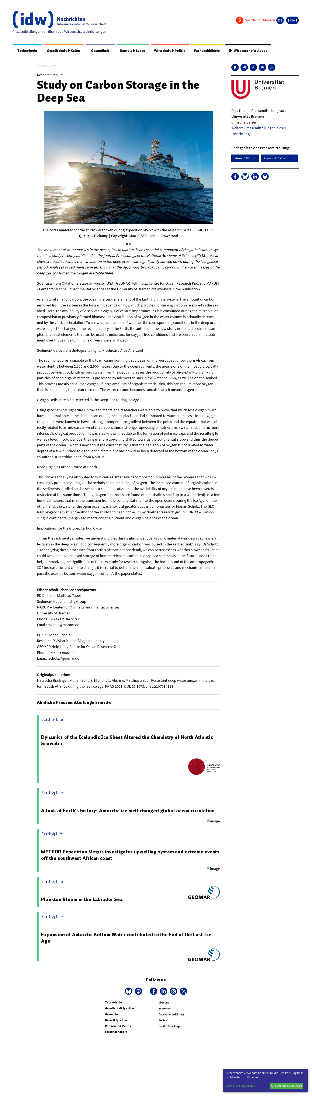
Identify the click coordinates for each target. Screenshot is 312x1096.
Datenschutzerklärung (171, 1014)
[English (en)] (280, 20)
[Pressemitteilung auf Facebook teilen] (235, 176)
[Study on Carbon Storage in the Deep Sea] (244, 67)
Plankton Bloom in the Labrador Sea (81, 899)
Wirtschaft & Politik (169, 50)
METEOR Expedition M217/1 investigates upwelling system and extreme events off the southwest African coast (130, 855)
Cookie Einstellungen (170, 1026)
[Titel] (235, 67)
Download (169, 235)
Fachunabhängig (207, 50)
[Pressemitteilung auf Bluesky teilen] (245, 176)
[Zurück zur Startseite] (59, 22)
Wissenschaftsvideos (249, 50)
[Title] (253, 67)
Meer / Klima (245, 158)
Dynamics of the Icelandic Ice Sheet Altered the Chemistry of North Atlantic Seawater (127, 740)
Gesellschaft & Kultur (63, 50)
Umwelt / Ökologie (279, 158)
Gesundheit (100, 50)
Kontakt (163, 1020)
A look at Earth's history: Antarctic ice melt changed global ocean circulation (128, 810)
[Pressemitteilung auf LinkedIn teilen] (255, 176)
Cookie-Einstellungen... (240, 1086)
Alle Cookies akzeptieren (286, 1086)
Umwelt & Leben (132, 50)
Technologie (27, 50)
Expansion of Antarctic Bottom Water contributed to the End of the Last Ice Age (126, 937)
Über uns (164, 1002)
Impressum (165, 1008)
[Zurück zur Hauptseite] (292, 20)
